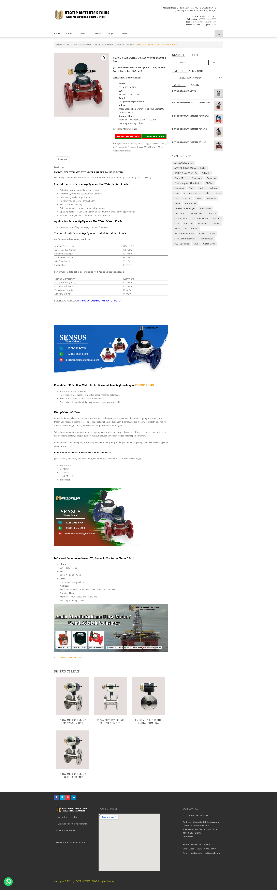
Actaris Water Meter (183, 163)
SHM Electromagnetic (184, 238)
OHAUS (212, 213)
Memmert (211, 198)
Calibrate (206, 173)
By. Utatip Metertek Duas (125, 129)
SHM (212, 233)
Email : (189, 21)
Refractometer (191, 228)
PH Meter (188, 223)
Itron (176, 193)
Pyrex (177, 228)
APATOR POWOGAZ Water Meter (190, 168)
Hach (201, 188)
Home (57, 33)
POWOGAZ (203, 223)
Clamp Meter (180, 178)
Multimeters (180, 213)
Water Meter (85, 44)
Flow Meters (71, 44)
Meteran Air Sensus (134, 147)
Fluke (191, 188)
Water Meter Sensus (122, 150)
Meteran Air (118, 147)
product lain (144, 385)
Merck (177, 203)
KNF (176, 198)
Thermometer (206, 238)
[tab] (63, 159)
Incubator (212, 188)
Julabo (208, 193)
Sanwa (202, 233)
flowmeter (154, 143)
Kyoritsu (187, 198)
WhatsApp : (193, 19)
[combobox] (197, 78)
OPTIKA (217, 218)
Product (70, 33)
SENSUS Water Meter (103, 44)
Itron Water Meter (192, 193)
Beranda (60, 44)
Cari (213, 62)
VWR (196, 243)
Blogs (110, 33)
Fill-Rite (209, 183)
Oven (176, 223)
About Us (84, 33)
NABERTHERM (197, 213)
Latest (162, 143)
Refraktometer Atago (184, 233)
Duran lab (211, 178)
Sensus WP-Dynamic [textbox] (197, 77)
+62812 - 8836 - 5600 (207, 19)
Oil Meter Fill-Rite (200, 218)
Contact (123, 33)
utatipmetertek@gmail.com (204, 21)
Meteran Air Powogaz (184, 208)
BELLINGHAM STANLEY (185, 173)
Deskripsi (62, 159)
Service (98, 33)
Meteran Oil (205, 208)
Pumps (216, 223)
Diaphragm (196, 178)
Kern (218, 193)
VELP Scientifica (181, 243)
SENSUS (147, 147)
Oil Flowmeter (181, 218)
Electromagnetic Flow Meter (187, 183)
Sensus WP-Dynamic (124, 44)
